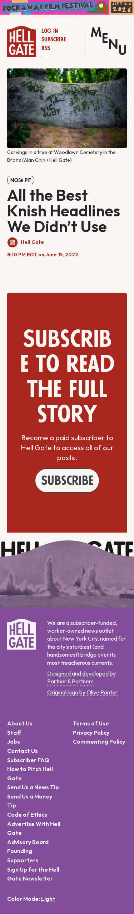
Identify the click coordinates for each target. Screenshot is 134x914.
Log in (49, 31)
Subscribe (53, 39)
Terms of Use (91, 723)
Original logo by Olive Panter (82, 692)
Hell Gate (32, 242)
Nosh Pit (20, 180)
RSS (45, 48)
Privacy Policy (91, 732)
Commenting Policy (99, 741)
